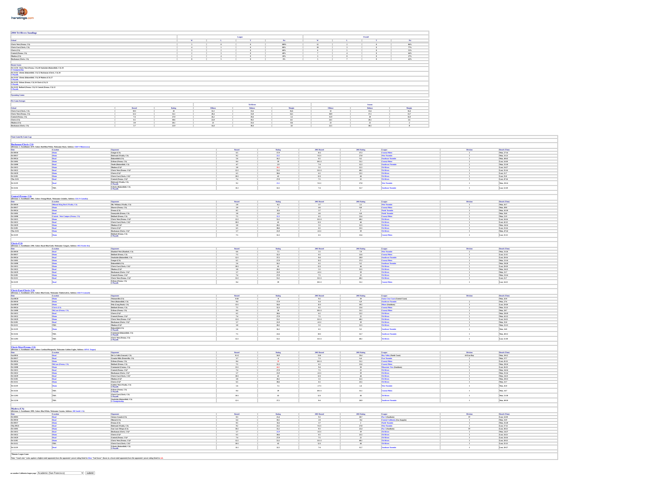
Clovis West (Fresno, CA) (23, 347)
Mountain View (387, 367)
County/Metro (387, 153)
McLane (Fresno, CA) (60, 310)
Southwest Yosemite (389, 164)
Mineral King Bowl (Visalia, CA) (64, 205)
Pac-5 (384, 417)
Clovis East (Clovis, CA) (23, 290)
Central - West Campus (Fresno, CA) (66, 216)
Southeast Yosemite (389, 158)
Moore (384, 304)
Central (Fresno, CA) (21, 196)
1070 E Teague (89, 349)
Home (54, 153)
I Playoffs (14, 75)
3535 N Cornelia (81, 199)
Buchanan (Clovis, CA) (22, 144)
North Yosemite (387, 210)
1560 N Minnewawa (81, 147)
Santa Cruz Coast (388, 299)
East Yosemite (387, 358)
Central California (389, 420)
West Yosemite (387, 156)
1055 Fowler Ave (83, 246)
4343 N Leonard (83, 293)
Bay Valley (386, 355)
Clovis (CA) (17, 243)
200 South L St (78, 411)
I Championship (17, 70)
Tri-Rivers (385, 167)
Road (54, 158)
